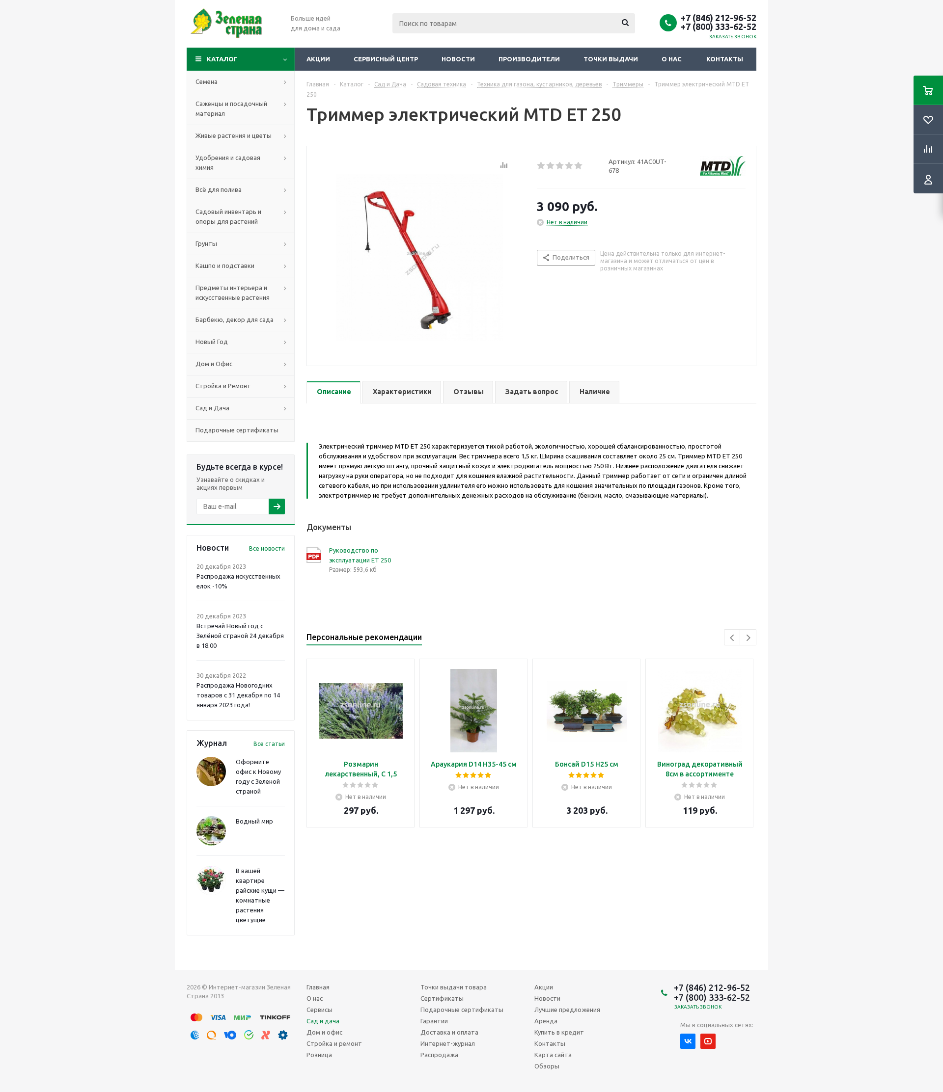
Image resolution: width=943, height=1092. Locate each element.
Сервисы (319, 1009)
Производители (529, 58)
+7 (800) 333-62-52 (718, 26)
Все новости (267, 548)
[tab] (333, 392)
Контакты (724, 58)
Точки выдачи (610, 58)
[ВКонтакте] (687, 1041)
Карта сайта (553, 1054)
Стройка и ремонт (334, 1043)
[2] (550, 166)
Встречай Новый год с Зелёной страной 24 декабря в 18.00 (240, 635)
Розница (319, 1054)
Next (748, 638)
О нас (672, 58)
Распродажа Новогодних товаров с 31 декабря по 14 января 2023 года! (238, 695)
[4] (569, 166)
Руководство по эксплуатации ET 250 (360, 555)
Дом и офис (324, 1032)
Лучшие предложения (567, 1009)
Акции (318, 58)
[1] (541, 166)
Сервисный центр (386, 58)
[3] (560, 166)
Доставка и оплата (449, 1032)
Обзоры (546, 1066)
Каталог (222, 58)
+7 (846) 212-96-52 (718, 17)
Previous (732, 638)
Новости (458, 58)
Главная (318, 987)
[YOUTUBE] (708, 1041)
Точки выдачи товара (453, 987)
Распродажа (439, 1054)
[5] (578, 166)
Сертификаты (442, 998)
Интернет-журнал (447, 1043)
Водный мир (254, 821)
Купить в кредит (559, 1032)
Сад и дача (322, 1020)
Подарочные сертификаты (461, 1009)
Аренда (545, 1020)
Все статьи (269, 744)
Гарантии (434, 1020)
